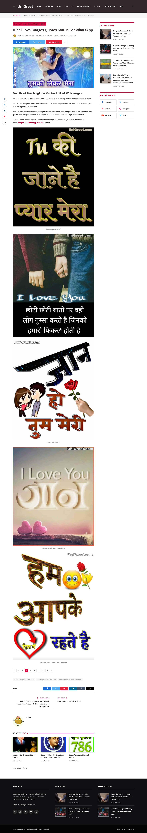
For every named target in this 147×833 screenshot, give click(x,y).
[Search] (133, 6)
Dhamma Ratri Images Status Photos (24, 756)
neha (21, 36)
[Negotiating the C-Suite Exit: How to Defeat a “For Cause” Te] (105, 34)
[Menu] (14, 6)
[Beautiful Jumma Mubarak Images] (81, 744)
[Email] (4, 122)
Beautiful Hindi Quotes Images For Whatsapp (29, 24)
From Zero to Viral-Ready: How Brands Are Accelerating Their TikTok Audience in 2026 (123, 79)
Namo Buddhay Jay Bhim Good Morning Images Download (52, 756)
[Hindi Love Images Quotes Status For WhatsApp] (53, 67)
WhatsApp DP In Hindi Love (46, 680)
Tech (121, 6)
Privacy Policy (120, 829)
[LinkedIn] (4, 110)
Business (49, 6)
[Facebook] (4, 99)
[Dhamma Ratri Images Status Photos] (25, 744)
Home (39, 6)
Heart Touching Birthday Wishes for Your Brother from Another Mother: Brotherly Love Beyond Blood (32, 703)
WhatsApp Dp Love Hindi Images (70, 680)
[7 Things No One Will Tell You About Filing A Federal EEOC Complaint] (105, 64)
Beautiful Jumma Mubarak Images (79, 756)
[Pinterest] (4, 116)
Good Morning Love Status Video (69, 701)
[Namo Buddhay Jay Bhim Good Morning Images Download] (53, 744)
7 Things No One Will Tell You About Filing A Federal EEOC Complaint (123, 63)
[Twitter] (4, 105)
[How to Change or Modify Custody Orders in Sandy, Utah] (105, 49)
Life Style (69, 6)
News (59, 6)
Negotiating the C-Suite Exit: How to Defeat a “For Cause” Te (123, 33)
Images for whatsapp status (30, 123)
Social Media (109, 6)
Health (97, 6)
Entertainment (83, 6)
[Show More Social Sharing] (65, 42)
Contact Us (130, 829)
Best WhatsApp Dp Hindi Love (24, 680)
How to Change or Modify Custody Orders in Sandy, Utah (123, 48)
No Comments (60, 36)
